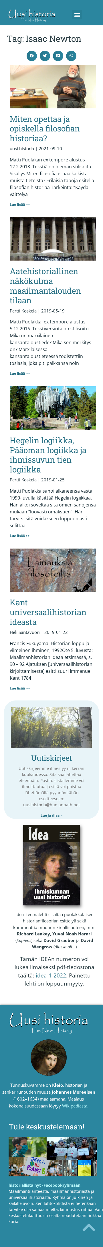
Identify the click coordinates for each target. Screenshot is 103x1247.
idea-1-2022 (51, 975)
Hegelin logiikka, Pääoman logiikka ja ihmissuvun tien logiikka (48, 455)
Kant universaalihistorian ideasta (48, 612)
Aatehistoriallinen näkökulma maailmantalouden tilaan (45, 286)
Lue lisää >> (20, 204)
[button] (77, 14)
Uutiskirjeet (51, 758)
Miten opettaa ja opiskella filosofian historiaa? (45, 129)
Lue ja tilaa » (51, 815)
